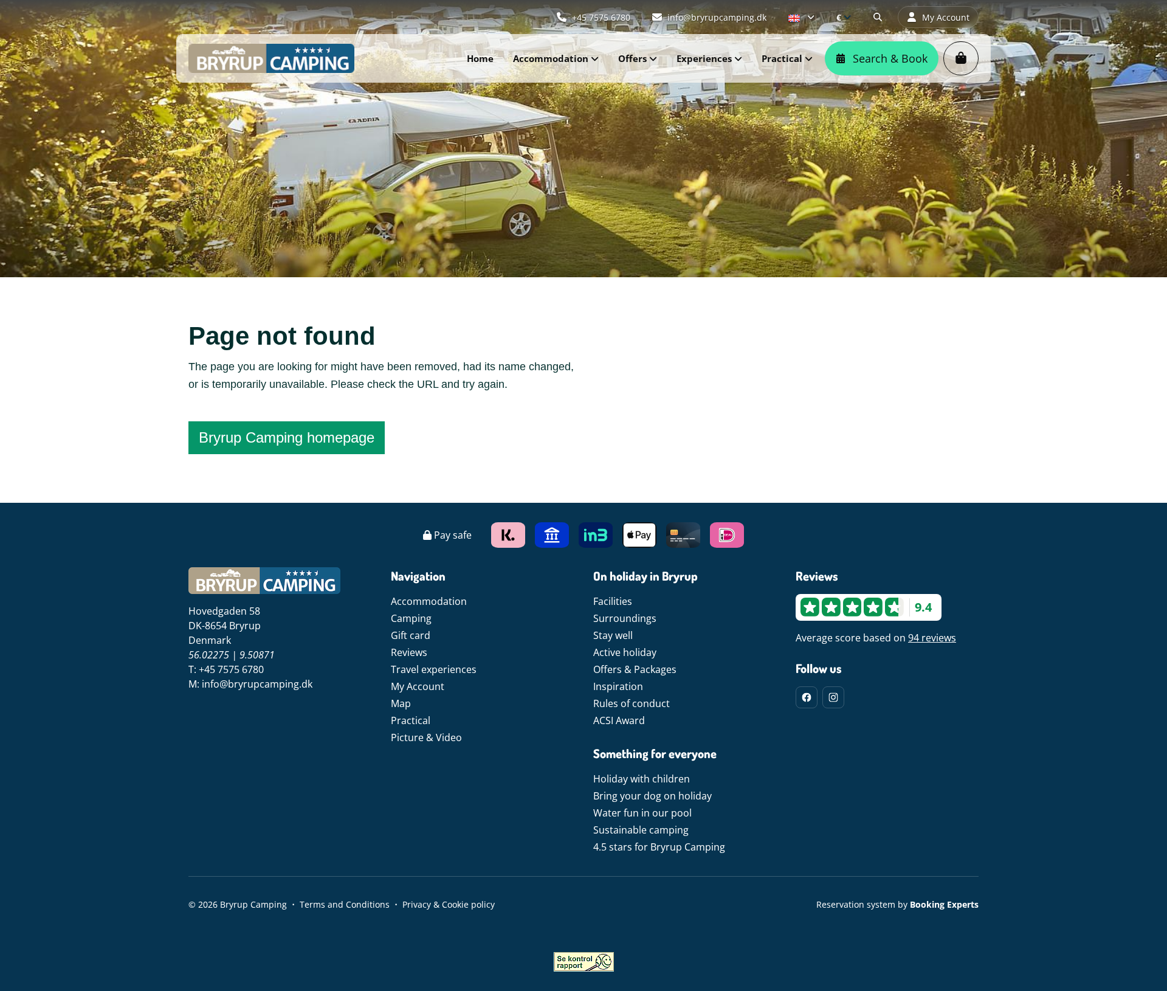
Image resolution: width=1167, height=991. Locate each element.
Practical (410, 720)
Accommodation (429, 601)
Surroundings (624, 618)
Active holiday (624, 652)
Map (401, 703)
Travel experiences (434, 669)
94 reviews (932, 637)
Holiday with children (641, 779)
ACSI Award (619, 720)
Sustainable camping (641, 830)
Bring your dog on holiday (652, 796)
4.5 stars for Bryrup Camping (659, 847)
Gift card (410, 635)
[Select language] (801, 17)
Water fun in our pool (642, 813)
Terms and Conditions (345, 904)
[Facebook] (807, 697)
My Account (417, 686)
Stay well (613, 635)
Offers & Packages (634, 669)
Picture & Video (426, 737)
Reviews (409, 652)
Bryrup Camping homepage (286, 437)
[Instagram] (833, 697)
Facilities (612, 601)
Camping (411, 618)
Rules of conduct (631, 703)
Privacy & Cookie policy (448, 904)
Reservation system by (897, 904)
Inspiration (618, 686)
